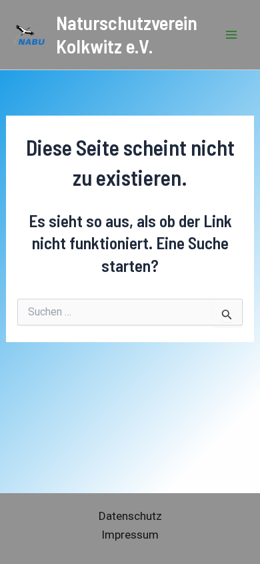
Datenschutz (130, 516)
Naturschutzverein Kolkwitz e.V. (126, 34)
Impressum (130, 534)
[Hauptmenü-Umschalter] (232, 34)
